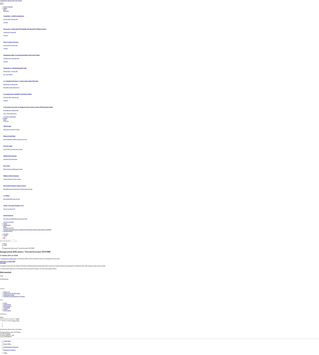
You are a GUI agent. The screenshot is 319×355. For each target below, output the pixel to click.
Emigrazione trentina (8, 295)
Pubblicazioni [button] (6, 225)
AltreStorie (48, 229)
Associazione (8, 258)
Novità (5, 303)
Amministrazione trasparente (10, 347)
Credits (5, 353)
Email (1, 317)
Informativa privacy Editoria (16, 229)
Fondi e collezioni (8, 6)
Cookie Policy (7, 341)
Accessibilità (6, 307)
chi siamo (5, 234)
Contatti (5, 309)
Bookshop (6, 229)
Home (5, 243)
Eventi (5, 245)
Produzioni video (31, 229)
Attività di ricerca (7, 231)
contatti (5, 235)
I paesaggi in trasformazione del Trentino (14, 296)
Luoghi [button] (5, 118)
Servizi (5, 223)
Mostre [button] (5, 8)
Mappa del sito (7, 306)
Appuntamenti (7, 304)
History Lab (6, 292)
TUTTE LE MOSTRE (10, 117)
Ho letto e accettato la (10, 320)
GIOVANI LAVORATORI (7, 261)
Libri (25, 229)
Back (4, 9)
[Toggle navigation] (0, 2)
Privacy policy (7, 310)
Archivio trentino (41, 229)
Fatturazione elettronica (9, 350)
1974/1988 (3, 263)
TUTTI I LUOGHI (8, 222)
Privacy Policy (16, 320)
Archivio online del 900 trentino (11, 293)
